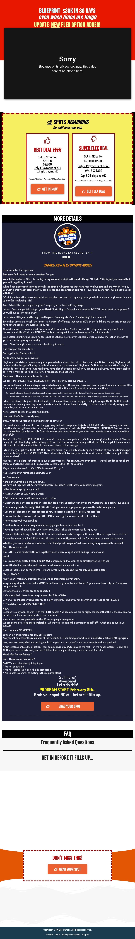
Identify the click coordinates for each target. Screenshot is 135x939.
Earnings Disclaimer (71, 934)
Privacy (49, 934)
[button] (47, 189)
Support (85, 934)
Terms (57, 934)
